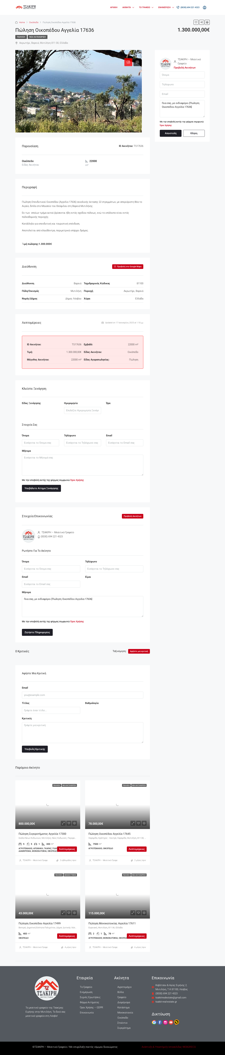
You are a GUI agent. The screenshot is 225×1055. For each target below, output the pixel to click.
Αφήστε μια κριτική (139, 651)
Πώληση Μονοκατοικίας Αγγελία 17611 (112, 923)
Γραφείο (121, 997)
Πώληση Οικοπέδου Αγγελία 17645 (109, 833)
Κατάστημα (123, 1007)
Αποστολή (170, 133)
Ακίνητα (126, 7)
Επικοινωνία (87, 1012)
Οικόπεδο (33, 22)
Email (109, 435)
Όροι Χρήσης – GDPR (91, 1007)
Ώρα (108, 403)
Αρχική (113, 7)
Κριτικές (27, 718)
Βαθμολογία (91, 703)
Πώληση (21, 37)
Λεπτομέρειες (67, 849)
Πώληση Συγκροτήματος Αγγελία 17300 (42, 833)
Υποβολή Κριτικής (35, 749)
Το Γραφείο (144, 7)
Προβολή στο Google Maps (129, 266)
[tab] (128, 62)
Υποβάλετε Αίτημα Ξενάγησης (41, 488)
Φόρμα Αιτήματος (89, 1002)
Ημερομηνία (71, 403)
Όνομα (25, 435)
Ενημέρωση (164, 7)
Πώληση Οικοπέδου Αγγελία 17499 (40, 923)
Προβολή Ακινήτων (132, 516)
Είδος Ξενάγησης (31, 403)
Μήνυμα (26, 450)
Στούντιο (122, 1022)
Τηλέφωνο (70, 435)
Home (22, 22)
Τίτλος (25, 703)
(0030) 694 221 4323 (189, 7)
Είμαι (88, 576)
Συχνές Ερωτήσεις (90, 997)
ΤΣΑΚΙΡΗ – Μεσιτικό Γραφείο (36, 860)
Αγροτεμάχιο (124, 987)
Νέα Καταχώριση (37, 37)
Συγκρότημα (123, 1027)
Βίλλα (120, 992)
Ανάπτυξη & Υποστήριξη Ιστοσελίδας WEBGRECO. (169, 1046)
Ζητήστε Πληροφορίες (37, 632)
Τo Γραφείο (86, 987)
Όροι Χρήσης (77, 480)
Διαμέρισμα (123, 1002)
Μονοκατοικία (125, 1012)
